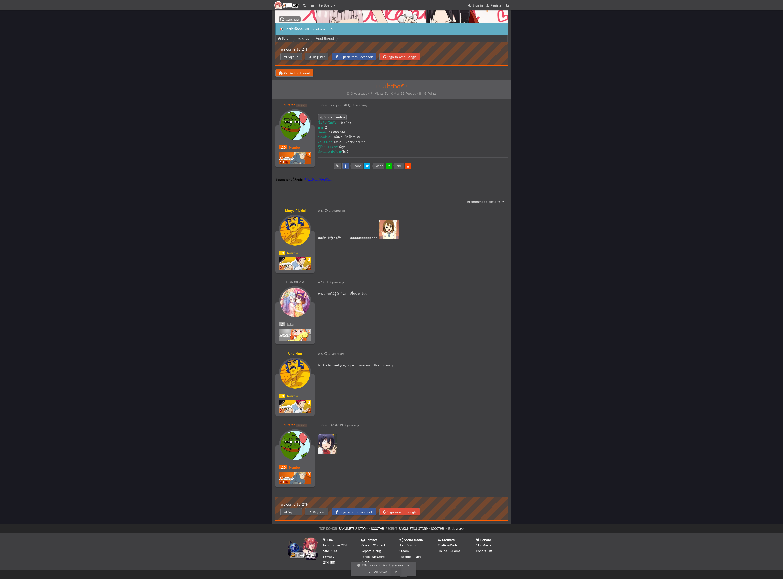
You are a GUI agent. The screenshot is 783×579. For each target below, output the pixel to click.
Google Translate (334, 117)
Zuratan (289, 105)
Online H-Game (449, 550)
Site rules (330, 550)
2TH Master (484, 545)
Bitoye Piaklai (295, 210)
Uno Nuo (295, 353)
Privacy (328, 556)
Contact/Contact (373, 545)
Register (496, 5)
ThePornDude (448, 545)
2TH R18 (329, 562)
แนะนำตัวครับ (391, 86)
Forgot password (373, 556)
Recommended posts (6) (483, 201)
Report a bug (371, 550)
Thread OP (339, 425)
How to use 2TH (335, 545)
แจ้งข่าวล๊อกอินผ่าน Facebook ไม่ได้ (309, 28)
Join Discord (408, 545)
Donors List (484, 550)
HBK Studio (295, 282)
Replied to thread (296, 73)
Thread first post (343, 105)
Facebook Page (410, 556)
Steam (404, 550)
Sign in (477, 5)
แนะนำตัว (291, 19)
